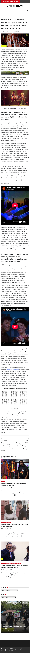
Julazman (3, 488)
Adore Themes (15, 651)
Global (7, 563)
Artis (8, 432)
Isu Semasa (12, 563)
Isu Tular (19, 563)
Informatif (8, 522)
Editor (2, 529)
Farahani (23, 32)
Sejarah (5, 624)
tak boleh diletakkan (12, 369)
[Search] (27, 11)
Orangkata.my (15, 5)
